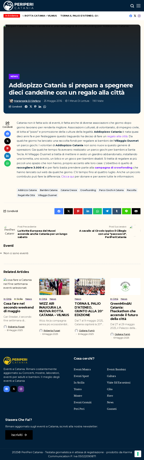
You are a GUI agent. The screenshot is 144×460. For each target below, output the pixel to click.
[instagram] (139, 16)
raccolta (131, 190)
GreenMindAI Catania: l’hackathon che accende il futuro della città (124, 311)
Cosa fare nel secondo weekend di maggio (19, 307)
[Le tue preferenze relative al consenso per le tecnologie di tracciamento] (138, 454)
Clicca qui (68, 176)
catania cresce (69, 190)
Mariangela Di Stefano (27, 101)
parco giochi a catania (111, 190)
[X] (135, 16)
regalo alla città (117, 136)
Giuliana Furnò (87, 330)
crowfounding (88, 190)
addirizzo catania (27, 190)
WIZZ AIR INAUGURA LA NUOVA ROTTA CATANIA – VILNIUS (54, 309)
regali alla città (26, 195)
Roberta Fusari (16, 326)
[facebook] (130, 16)
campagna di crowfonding (113, 167)
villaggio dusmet (47, 195)
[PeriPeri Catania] (18, 6)
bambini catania (48, 190)
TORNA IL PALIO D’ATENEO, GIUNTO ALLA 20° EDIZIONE (92, 15)
